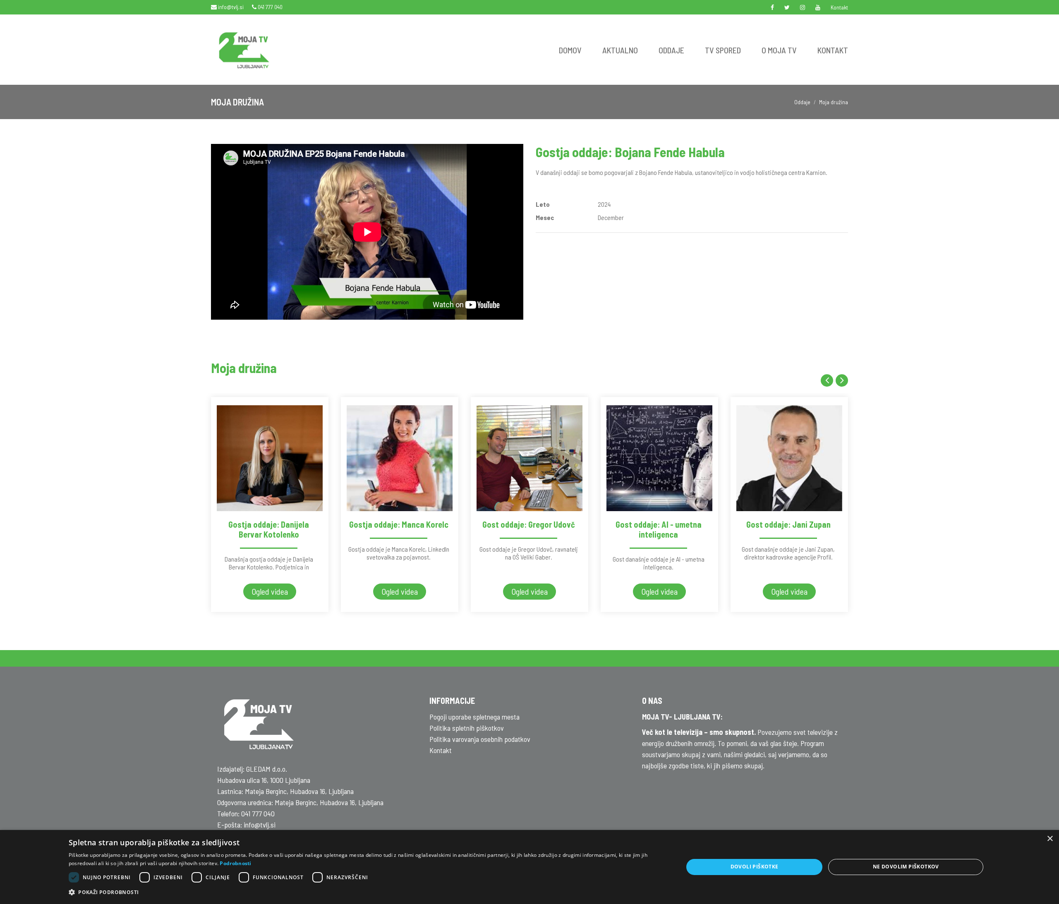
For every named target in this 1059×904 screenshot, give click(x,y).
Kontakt (839, 7)
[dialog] (529, 867)
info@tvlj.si (230, 6)
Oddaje (802, 101)
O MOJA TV (779, 50)
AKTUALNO (620, 50)
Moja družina (833, 101)
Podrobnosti (235, 863)
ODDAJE (671, 50)
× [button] (1050, 839)
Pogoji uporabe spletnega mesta (474, 716)
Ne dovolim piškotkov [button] (906, 866)
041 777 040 (269, 6)
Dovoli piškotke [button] (755, 866)
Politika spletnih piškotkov (466, 727)
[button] (367, 892)
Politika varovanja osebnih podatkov (479, 739)
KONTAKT (832, 50)
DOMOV (570, 50)
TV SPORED (723, 50)
